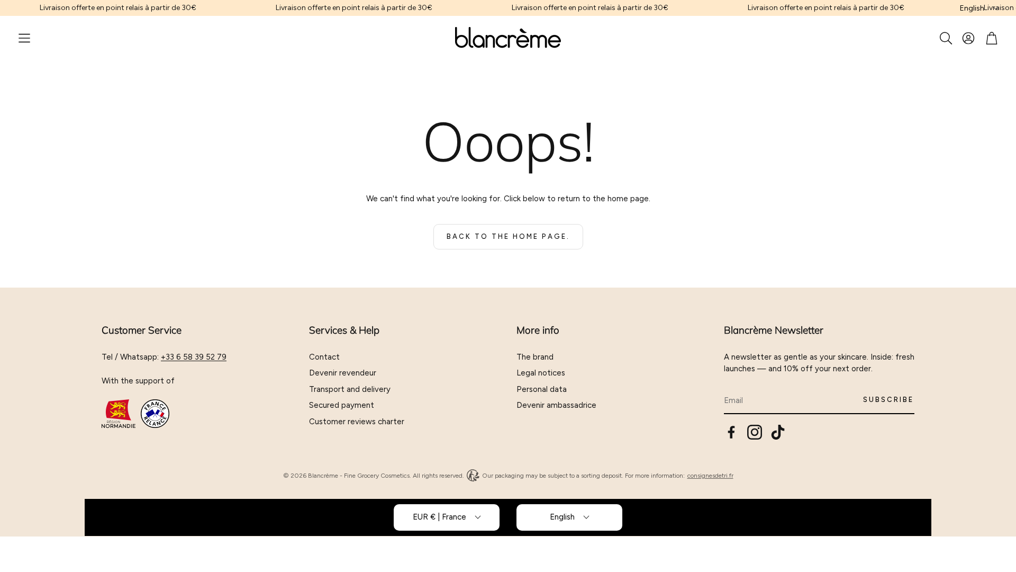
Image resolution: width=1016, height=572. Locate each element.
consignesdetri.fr (710, 475)
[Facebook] (731, 432)
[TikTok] (777, 432)
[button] (24, 38)
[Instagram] (754, 432)
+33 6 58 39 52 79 (193, 357)
